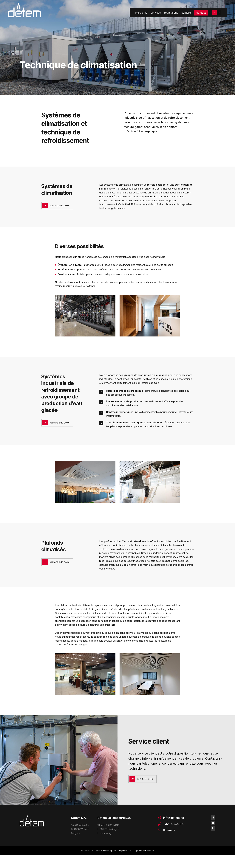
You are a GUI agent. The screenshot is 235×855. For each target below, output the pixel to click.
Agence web (140, 850)
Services (156, 12)
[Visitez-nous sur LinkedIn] (213, 828)
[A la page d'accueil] (24, 10)
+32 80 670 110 (145, 779)
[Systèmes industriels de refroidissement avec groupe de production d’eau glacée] (85, 482)
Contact (201, 12)
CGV (131, 850)
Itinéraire (169, 830)
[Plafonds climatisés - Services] (85, 674)
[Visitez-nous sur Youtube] (213, 823)
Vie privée (122, 850)
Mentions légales (108, 850)
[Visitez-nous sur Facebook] (213, 817)
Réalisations (171, 12)
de (219, 12)
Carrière (186, 12)
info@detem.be (173, 818)
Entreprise (141, 12)
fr (214, 12)
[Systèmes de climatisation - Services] (85, 315)
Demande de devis (59, 205)
